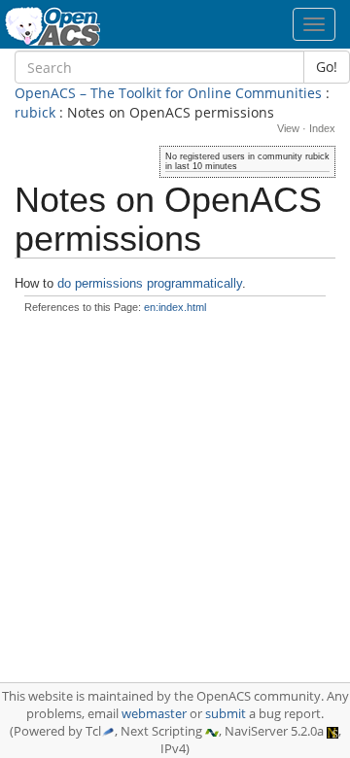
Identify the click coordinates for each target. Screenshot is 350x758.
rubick (35, 112)
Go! (326, 66)
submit (225, 714)
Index (322, 128)
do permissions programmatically (149, 283)
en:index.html (175, 307)
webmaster (154, 714)
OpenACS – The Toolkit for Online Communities (168, 93)
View (288, 128)
